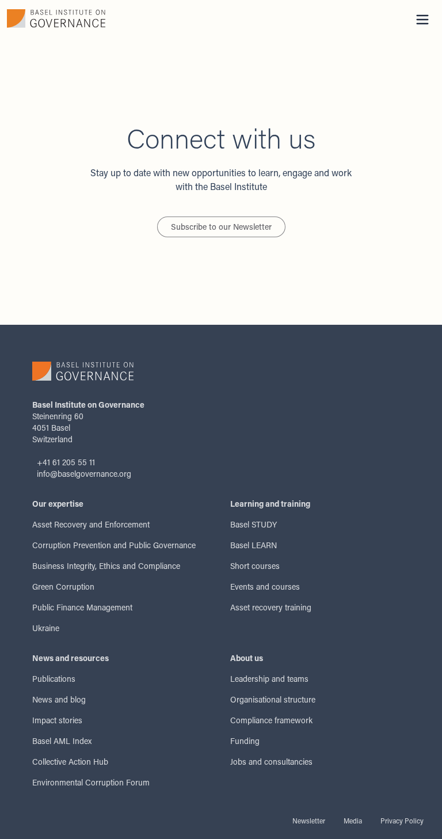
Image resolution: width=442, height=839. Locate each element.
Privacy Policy (402, 820)
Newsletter (308, 820)
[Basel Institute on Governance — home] (110, 18)
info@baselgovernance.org (84, 473)
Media (353, 820)
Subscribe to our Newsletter (221, 226)
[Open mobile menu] (422, 19)
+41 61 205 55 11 (66, 462)
